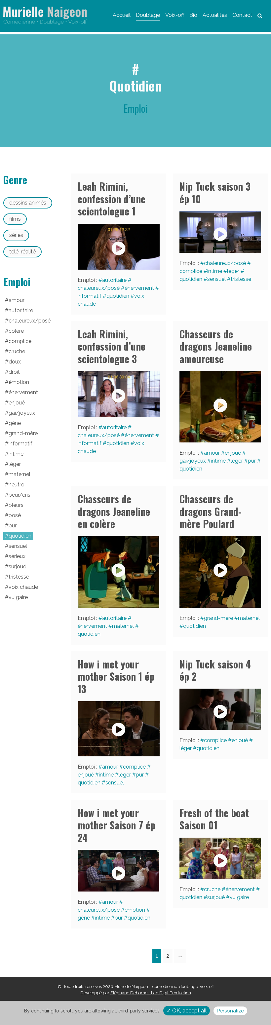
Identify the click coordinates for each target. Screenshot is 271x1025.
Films (15, 219)
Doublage (148, 15)
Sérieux (17, 556)
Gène (15, 423)
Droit (14, 372)
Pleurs (16, 505)
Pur (252, 461)
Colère (16, 331)
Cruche (212, 889)
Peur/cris (19, 495)
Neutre (16, 484)
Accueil (122, 15)
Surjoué (216, 897)
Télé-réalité (22, 251)
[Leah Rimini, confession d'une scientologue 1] (119, 247)
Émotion (135, 910)
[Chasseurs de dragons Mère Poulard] (220, 571)
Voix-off (174, 15)
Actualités (215, 15)
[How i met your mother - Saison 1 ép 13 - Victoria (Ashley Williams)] (119, 728)
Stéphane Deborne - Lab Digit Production (150, 992)
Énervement (139, 288)
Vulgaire (239, 897)
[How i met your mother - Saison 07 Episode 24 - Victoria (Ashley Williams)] (119, 871)
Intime (214, 271)
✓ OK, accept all (187, 1010)
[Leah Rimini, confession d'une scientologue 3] (119, 394)
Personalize (230, 1011)
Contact (242, 15)
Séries (16, 235)
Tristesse (241, 279)
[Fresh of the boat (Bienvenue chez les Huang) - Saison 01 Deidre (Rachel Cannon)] (220, 858)
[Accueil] (45, 16)
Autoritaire (114, 280)
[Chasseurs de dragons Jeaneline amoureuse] (220, 406)
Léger (233, 271)
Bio (193, 15)
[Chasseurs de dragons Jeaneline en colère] (119, 571)
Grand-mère (218, 618)
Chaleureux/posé (225, 263)
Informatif (20, 443)
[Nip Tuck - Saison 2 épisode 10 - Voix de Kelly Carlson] (220, 232)
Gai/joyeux (22, 413)
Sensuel (216, 279)
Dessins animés (27, 203)
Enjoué (233, 453)
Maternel (123, 626)
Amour (212, 453)
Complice (134, 767)
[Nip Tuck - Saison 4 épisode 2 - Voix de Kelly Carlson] (220, 709)
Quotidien (117, 296)
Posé (15, 515)
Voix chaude (23, 587)
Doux (15, 362)
